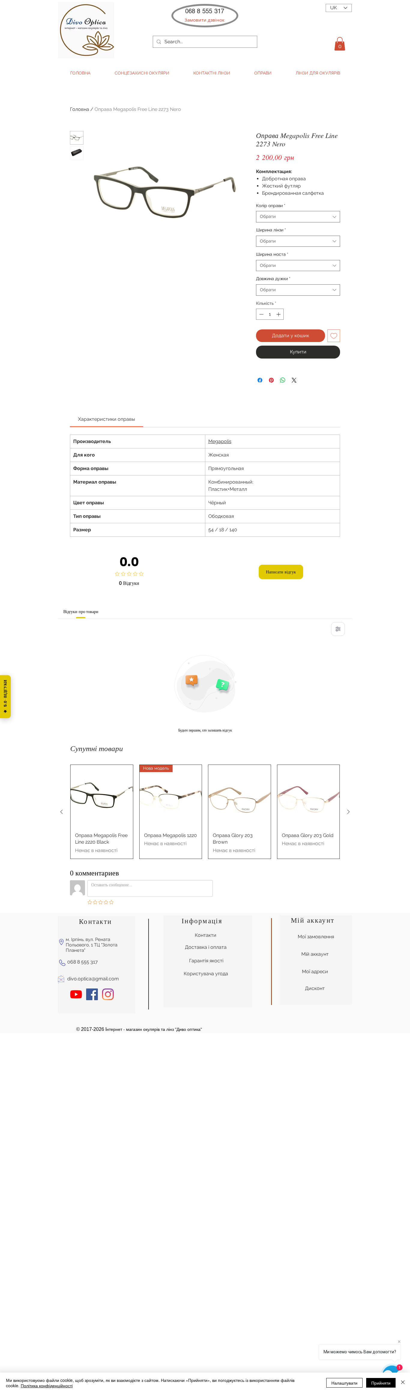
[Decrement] (260, 314)
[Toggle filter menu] (338, 629)
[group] (205, 811)
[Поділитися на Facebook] (260, 380)
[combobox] (298, 216)
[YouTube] (76, 994)
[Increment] (279, 314)
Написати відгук (281, 572)
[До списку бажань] (333, 335)
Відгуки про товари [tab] (80, 612)
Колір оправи (270, 205)
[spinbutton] (269, 314)
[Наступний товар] (348, 811)
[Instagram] (108, 994)
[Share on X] (294, 380)
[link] (106, 419)
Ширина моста (272, 254)
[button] (204, 20)
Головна (79, 109)
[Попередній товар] (61, 811)
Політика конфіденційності (47, 1385)
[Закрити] (402, 1382)
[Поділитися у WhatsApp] (282, 380)
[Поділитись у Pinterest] (271, 380)
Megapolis (219, 441)
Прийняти (380, 1383)
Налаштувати (344, 1383)
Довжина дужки (273, 278)
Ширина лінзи (271, 230)
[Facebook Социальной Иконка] (92, 994)
